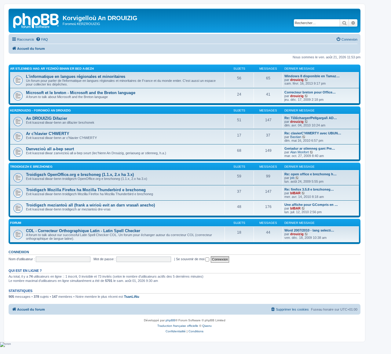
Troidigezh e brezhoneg (31, 166)
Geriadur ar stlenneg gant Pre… (309, 148)
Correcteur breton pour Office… (310, 92)
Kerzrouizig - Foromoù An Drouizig (40, 110)
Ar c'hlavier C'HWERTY (47, 133)
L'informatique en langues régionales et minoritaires (75, 76)
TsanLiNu (131, 296)
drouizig (297, 80)
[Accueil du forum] (36, 20)
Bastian (295, 137)
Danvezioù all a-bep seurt (50, 149)
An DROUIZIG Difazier (46, 118)
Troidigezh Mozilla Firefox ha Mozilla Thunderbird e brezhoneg (86, 190)
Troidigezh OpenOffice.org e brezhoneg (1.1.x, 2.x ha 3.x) (80, 174)
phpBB (170, 320)
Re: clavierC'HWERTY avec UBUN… (312, 133)
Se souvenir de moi (190, 259)
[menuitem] (42, 39)
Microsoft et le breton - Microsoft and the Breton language (80, 92)
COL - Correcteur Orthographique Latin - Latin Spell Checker (83, 230)
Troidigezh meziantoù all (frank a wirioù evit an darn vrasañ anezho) (90, 205)
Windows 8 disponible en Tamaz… (312, 76)
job (292, 178)
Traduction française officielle (177, 325)
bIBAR (295, 193)
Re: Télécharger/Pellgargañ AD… (310, 118)
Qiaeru (207, 325)
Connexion (19, 252)
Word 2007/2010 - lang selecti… (309, 230)
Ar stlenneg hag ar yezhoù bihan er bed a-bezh (52, 68)
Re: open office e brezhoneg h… (310, 174)
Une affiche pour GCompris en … (311, 204)
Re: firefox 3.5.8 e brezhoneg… (309, 189)
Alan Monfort (299, 152)
